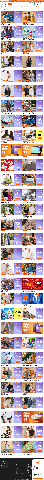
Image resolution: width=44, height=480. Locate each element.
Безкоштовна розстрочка (29, 467)
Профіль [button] (37, 4)
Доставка (28, 471)
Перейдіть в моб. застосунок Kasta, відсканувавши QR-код (40, 474)
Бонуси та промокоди (29, 468)
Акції (27, 469)
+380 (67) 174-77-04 (18, 469)
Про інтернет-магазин (18, 463)
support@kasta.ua (18, 472)
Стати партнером (29, 2)
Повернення (28, 472)
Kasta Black (28, 464)
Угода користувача (29, 474)
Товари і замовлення (29, 463)
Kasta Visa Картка (29, 466)
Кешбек (28, 465)
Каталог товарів (4, 468)
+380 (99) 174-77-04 (18, 471)
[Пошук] (34, 4)
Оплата (28, 470)
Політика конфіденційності (30, 475)
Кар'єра (16, 464)
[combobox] (23, 4)
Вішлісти (40, 4)
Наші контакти (17, 462)
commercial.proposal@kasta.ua (19, 473)
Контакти (28, 473)
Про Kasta (28, 462)
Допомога (39, 2)
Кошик (42, 4)
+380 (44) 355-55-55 (18, 468)
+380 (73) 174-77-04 (18, 470)
